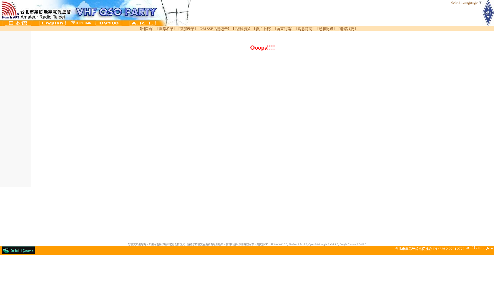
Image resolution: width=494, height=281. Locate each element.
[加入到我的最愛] (73, 23)
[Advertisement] (15, 108)
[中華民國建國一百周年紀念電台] (108, 24)
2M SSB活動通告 (214, 29)
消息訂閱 (305, 29)
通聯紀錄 (326, 29)
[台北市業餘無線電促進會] (142, 24)
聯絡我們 (347, 29)
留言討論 (284, 29)
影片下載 (262, 29)
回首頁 (146, 29)
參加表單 (187, 29)
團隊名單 (166, 29)
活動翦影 (241, 29)
